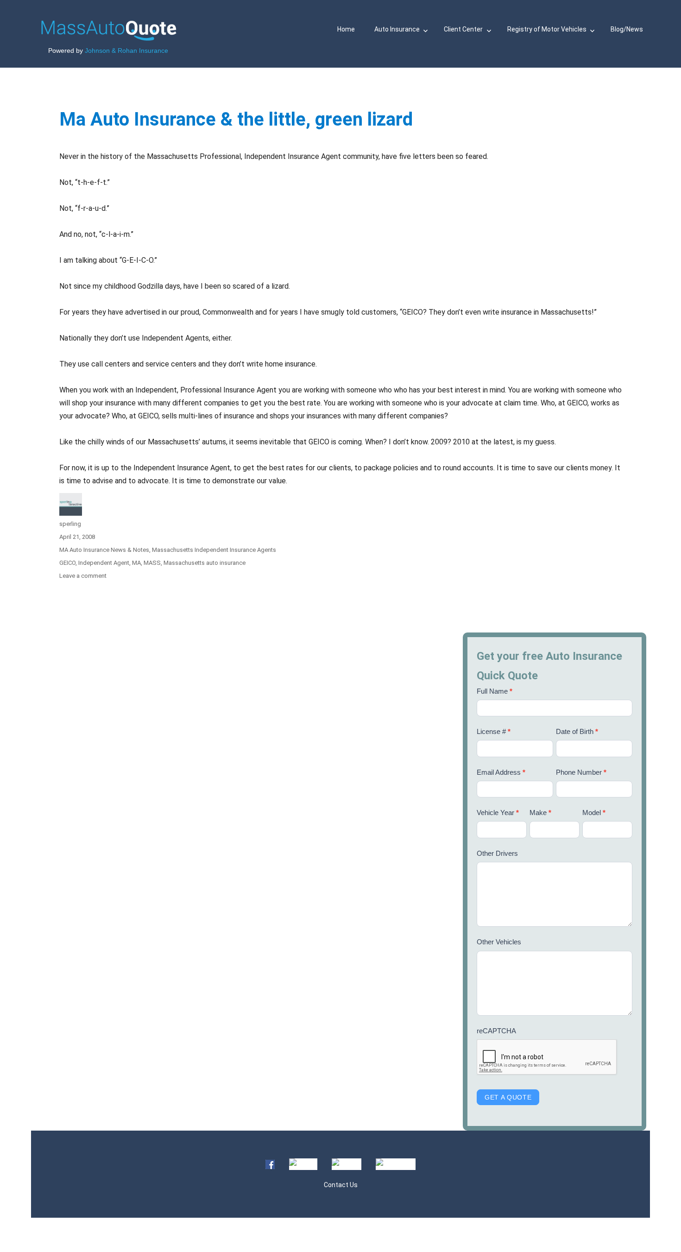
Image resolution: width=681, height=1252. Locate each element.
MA (136, 562)
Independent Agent (103, 562)
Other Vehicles (499, 942)
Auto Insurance (397, 29)
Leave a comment (83, 575)
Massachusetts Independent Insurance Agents (214, 549)
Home (346, 29)
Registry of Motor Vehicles (546, 29)
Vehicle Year (498, 812)
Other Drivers (497, 853)
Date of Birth (577, 731)
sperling (70, 523)
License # (494, 731)
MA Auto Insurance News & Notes (104, 549)
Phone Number (581, 772)
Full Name (494, 691)
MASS (152, 562)
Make (540, 812)
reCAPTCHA (496, 1031)
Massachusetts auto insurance (205, 562)
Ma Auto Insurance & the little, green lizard (236, 119)
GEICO (67, 562)
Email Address (501, 772)
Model (593, 812)
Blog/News (627, 29)
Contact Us (341, 1185)
